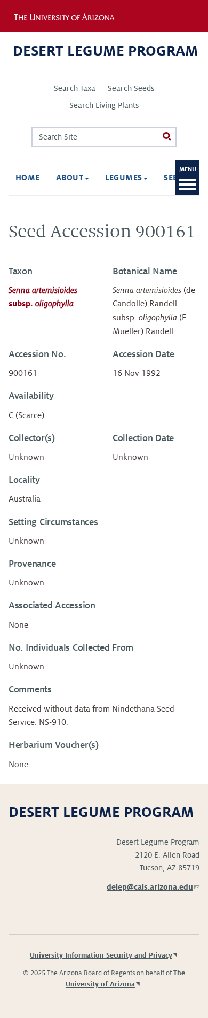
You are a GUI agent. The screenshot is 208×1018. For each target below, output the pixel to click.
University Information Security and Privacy (101, 955)
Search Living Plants (104, 105)
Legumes (125, 177)
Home (27, 177)
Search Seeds (131, 88)
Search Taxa (74, 88)
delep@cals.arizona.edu (153, 887)
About (71, 177)
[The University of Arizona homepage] (71, 15)
